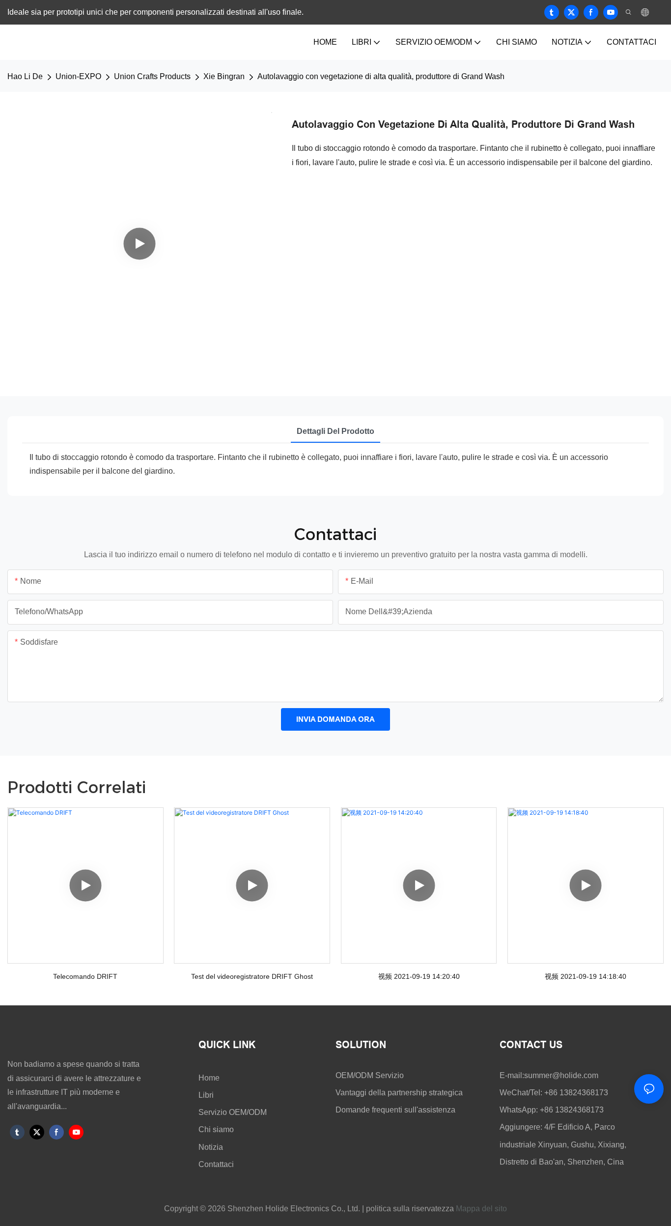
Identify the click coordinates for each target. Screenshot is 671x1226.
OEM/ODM (355, 1075)
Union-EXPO (78, 76)
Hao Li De (25, 76)
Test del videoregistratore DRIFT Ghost (252, 976)
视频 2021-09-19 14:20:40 (419, 976)
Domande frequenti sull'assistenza (395, 1110)
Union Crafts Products (152, 76)
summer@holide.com (561, 1075)
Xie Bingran (224, 76)
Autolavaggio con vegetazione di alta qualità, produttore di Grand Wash (380, 76)
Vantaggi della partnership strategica (399, 1092)
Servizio (389, 1075)
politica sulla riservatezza (409, 1208)
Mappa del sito (481, 1208)
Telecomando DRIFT (85, 976)
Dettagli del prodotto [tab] (335, 431)
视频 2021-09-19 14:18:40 (585, 976)
